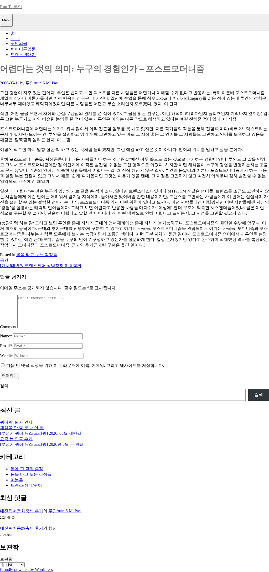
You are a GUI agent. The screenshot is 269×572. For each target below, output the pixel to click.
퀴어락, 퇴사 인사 (16, 422)
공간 (4, 260)
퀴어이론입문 (23, 49)
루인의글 (19, 43)
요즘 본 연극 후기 (16, 439)
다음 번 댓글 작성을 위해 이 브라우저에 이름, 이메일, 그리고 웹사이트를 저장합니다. (85, 365)
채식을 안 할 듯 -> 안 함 (22, 428)
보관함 (6, 559)
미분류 (17, 480)
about (15, 38)
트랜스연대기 (23, 54)
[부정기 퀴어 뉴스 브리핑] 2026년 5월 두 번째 (42, 444)
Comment (8, 327)
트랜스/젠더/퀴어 (26, 485)
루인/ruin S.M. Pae (41, 83)
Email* (6, 345)
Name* (6, 336)
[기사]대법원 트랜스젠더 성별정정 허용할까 (40, 266)
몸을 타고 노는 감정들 (36, 254)
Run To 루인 (11, 6)
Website (6, 355)
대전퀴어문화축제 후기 (21, 511)
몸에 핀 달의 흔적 (27, 469)
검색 (4, 385)
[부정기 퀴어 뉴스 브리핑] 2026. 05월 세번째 (40, 433)
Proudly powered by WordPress (26, 569)
